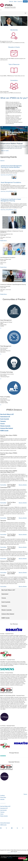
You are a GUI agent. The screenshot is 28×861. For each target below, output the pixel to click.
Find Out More (3, 484)
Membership (14, 30)
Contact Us (20, 1)
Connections (14, 80)
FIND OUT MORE (5, 150)
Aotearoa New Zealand (6, 428)
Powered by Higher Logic (14, 852)
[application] (14, 21)
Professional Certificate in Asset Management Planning (11, 200)
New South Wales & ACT (7, 414)
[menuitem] (11, 1)
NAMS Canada (4, 430)
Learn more (9, 857)
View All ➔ (2, 160)
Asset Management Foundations (11, 182)
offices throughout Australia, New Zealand (14, 107)
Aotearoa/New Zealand (5, 822)
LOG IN (25, 1)
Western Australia (5, 426)
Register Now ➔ (3, 240)
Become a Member (23, 484)
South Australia (4, 419)
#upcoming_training (5, 174)
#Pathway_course (12, 174)
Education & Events (14, 47)
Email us (2, 836)
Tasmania (3, 421)
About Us (11, 1)
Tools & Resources (14, 64)
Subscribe (2, 799)
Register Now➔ (3, 267)
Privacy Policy (3, 797)
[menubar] (16, 1)
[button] (2, 140)
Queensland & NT (5, 416)
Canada (13, 108)
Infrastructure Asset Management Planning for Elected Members (11, 166)
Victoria (2, 423)
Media (15, 1)
